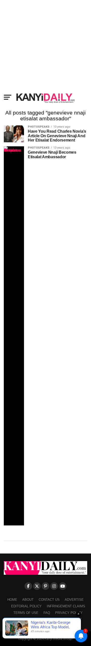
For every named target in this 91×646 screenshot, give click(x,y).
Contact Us (49, 600)
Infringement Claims (66, 606)
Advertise (74, 600)
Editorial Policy (26, 606)
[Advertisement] (45, 45)
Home (12, 600)
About (28, 600)
